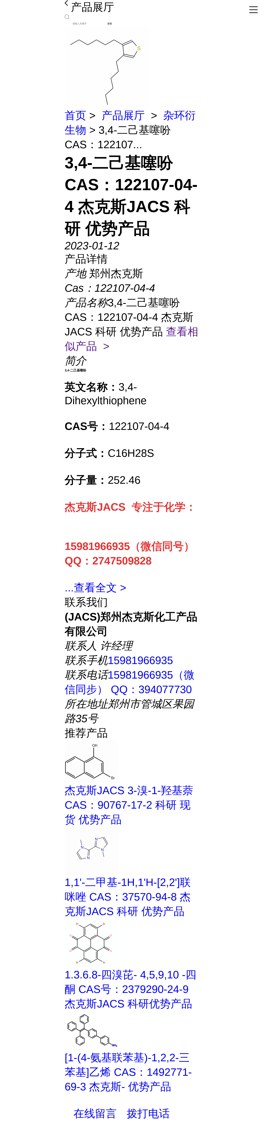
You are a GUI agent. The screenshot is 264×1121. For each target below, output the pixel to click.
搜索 (109, 23)
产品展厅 (123, 115)
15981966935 (140, 660)
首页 (75, 115)
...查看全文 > (95, 588)
